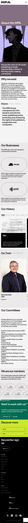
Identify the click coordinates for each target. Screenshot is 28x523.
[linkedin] (12, 515)
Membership (4, 461)
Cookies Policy (4, 488)
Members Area (4, 459)
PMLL (4, 434)
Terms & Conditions (5, 492)
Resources (3, 464)
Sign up (4, 449)
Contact (3, 474)
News (2, 469)
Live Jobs (15, 416)
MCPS (4, 429)
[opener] (26, 2)
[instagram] (16, 515)
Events (2, 466)
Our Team (6, 253)
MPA (2, 477)
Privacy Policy (4, 490)
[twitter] (8, 515)
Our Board (17, 253)
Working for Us (6, 416)
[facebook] (20, 515)
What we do (4, 457)
